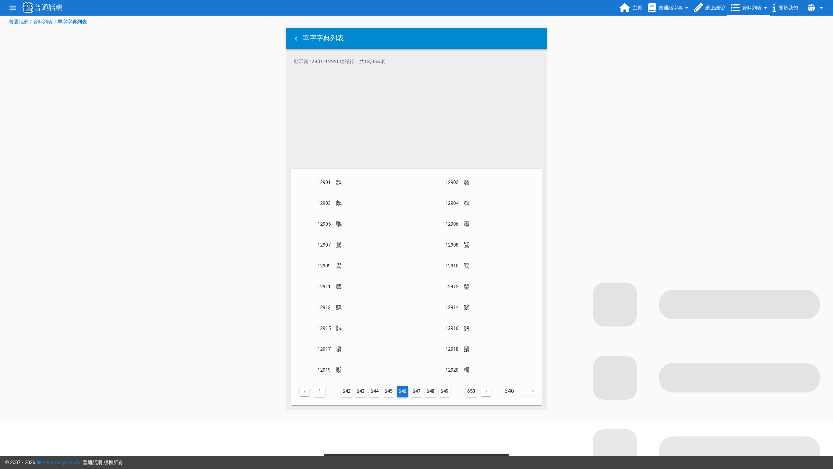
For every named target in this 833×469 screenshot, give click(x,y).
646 (402, 391)
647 (416, 391)
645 (388, 391)
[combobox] (523, 394)
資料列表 (43, 22)
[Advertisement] (416, 117)
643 (360, 391)
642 (346, 391)
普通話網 (18, 22)
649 (444, 391)
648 (430, 391)
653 (471, 391)
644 (374, 391)
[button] (296, 38)
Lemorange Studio (61, 462)
